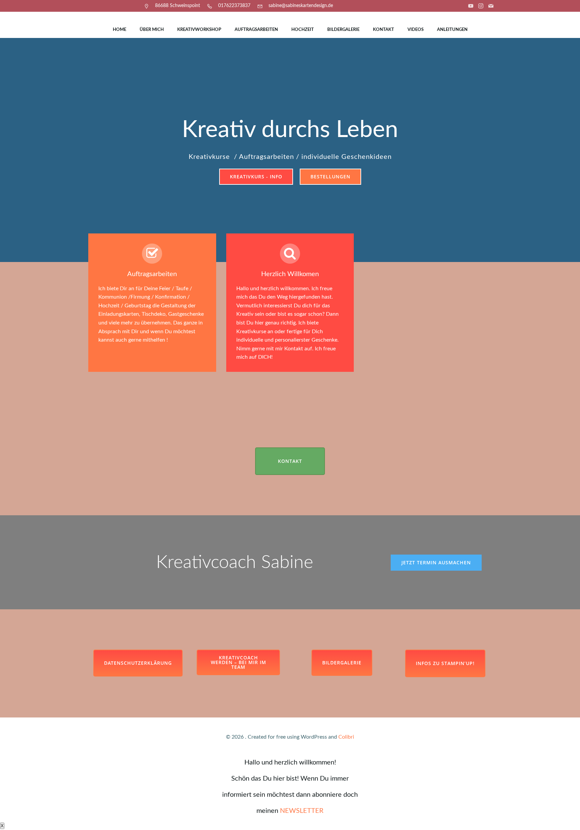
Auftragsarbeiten (256, 30)
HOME (119, 30)
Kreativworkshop (199, 30)
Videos (415, 30)
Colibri (346, 737)
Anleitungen (452, 30)
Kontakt (383, 30)
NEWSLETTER (302, 810)
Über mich (152, 30)
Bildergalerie (343, 30)
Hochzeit (302, 30)
